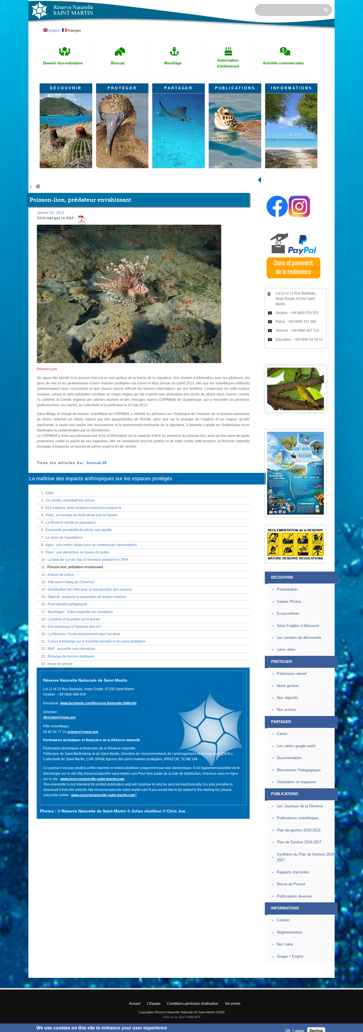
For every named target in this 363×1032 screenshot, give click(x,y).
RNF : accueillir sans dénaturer (71, 649)
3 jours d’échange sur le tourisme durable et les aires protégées (97, 641)
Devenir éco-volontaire (63, 63)
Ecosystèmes (288, 613)
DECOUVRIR (66, 88)
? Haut (348, 973)
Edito (50, 493)
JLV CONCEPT (190, 1017)
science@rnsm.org (82, 732)
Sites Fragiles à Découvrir (298, 626)
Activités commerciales (283, 63)
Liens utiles (286, 649)
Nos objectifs (287, 698)
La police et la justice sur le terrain (74, 619)
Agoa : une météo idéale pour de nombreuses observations (91, 545)
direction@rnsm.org (59, 717)
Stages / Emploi (290, 956)
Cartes (282, 734)
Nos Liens (285, 944)
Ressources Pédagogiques (299, 770)
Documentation (289, 758)
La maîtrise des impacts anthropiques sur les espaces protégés (100, 478)
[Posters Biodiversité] (295, 513)
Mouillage (173, 63)
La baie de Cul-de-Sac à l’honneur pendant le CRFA (88, 560)
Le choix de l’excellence (64, 538)
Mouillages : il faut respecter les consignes (80, 612)
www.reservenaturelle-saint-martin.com (92, 779)
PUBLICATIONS (235, 88)
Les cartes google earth (296, 746)
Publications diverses (294, 896)
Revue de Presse (291, 884)
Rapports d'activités (293, 872)
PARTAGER (178, 88)
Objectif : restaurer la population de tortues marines (87, 597)
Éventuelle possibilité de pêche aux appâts (79, 530)
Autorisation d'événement (228, 63)
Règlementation (289, 932)
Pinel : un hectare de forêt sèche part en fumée (81, 515)
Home (37, 186)
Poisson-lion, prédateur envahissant (75, 567)
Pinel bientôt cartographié (67, 604)
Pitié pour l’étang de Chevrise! (71, 582)
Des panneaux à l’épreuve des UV (74, 627)
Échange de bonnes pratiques (71, 656)
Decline (316, 1025)
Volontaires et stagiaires (296, 782)
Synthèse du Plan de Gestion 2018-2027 (306, 857)
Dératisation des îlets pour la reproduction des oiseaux (90, 589)
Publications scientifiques (298, 818)
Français (74, 31)
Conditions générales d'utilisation (192, 1004)
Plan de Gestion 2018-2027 (299, 842)
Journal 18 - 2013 (50, 213)
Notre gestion (288, 686)
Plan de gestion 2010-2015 (298, 830)
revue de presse (60, 664)
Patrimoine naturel (292, 673)
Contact (283, 920)
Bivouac (118, 63)
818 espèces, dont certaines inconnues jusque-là (83, 508)
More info (176, 1029)
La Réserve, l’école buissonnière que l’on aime (84, 634)
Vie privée (232, 1004)
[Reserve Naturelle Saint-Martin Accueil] (181, 29)
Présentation (287, 589)
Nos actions (286, 709)
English (54, 31)
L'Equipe (154, 1004)
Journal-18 (96, 462)
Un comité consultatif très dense (70, 500)
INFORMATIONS (292, 88)
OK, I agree (294, 1025)
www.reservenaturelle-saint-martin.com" (104, 795)
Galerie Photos (289, 601)
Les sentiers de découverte (299, 637)
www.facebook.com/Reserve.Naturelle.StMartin (98, 703)
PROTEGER (122, 88)
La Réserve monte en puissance (71, 523)
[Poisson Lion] (129, 365)
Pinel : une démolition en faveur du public (77, 552)
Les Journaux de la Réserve (300, 806)
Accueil (134, 1004)
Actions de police (60, 575)
